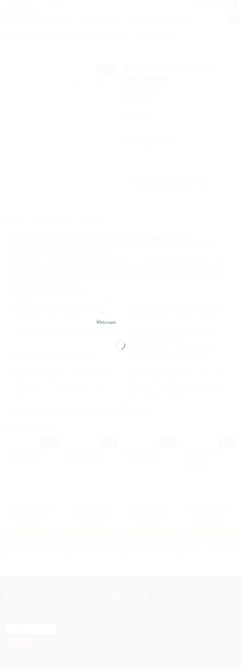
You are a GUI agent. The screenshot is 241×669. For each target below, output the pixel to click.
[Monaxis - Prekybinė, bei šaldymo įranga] (120, 326)
